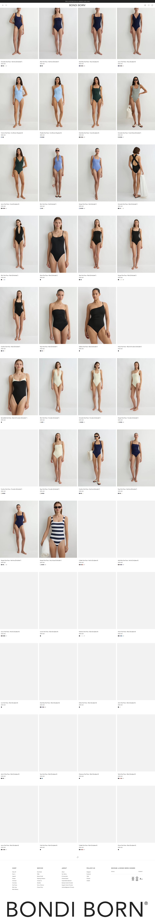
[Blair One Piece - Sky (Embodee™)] (58, 173)
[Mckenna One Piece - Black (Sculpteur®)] (97, 600)
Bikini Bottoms (15, 889)
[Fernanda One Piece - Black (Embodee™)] (136, 173)
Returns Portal (40, 876)
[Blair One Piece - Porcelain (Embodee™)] (58, 386)
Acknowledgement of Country (68, 887)
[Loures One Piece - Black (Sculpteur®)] (58, 600)
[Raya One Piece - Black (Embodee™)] (58, 315)
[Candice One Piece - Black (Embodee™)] (19, 315)
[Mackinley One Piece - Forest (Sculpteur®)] (97, 101)
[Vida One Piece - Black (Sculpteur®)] (58, 814)
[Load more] (77, 857)
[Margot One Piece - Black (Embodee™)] (136, 244)
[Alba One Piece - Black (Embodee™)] (97, 244)
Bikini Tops (14, 887)
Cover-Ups (14, 883)
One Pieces (14, 885)
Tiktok (88, 876)
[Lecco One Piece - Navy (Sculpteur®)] (136, 30)
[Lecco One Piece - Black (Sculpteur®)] (19, 814)
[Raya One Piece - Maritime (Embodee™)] (136, 458)
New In (13, 874)
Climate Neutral (65, 878)
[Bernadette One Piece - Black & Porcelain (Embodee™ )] (19, 386)
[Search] (6, 5)
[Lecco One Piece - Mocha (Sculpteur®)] (19, 600)
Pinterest (88, 878)
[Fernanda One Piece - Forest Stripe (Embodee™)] (136, 101)
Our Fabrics (64, 874)
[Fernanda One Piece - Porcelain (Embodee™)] (97, 386)
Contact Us (39, 880)
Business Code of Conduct (67, 883)
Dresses (14, 878)
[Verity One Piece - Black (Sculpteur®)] (136, 742)
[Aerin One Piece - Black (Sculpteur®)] (136, 671)
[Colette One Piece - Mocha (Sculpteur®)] (97, 529)
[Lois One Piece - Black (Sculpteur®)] (19, 671)
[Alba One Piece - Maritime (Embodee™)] (58, 30)
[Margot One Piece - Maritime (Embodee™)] (19, 529)
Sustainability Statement (66, 880)
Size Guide (39, 872)
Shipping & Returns (41, 878)
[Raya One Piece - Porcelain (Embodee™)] (58, 458)
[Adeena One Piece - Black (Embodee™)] (97, 315)
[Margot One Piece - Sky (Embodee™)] (97, 173)
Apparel (14, 876)
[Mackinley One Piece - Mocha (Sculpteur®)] (136, 529)
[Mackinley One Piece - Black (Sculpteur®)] (58, 671)
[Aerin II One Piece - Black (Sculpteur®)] (19, 742)
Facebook (89, 874)
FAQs (38, 874)
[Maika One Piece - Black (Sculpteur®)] (97, 671)
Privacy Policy (40, 887)
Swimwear (14, 880)
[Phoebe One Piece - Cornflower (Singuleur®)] (58, 101)
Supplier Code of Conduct (67, 885)
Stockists (39, 883)
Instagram (89, 872)
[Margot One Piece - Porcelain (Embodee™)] (136, 386)
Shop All (14, 872)
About (63, 872)
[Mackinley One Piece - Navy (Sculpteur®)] (97, 30)
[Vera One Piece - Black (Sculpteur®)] (58, 742)
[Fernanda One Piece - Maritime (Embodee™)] (19, 30)
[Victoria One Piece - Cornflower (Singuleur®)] (19, 101)
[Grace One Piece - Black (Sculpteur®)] (136, 814)
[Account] (145, 5)
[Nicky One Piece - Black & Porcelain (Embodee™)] (136, 315)
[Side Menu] (3, 5)
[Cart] (152, 5)
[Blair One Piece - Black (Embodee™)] (19, 244)
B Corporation (65, 876)
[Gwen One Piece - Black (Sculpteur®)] (136, 600)
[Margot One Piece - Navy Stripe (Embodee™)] (58, 529)
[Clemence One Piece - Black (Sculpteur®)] (97, 742)
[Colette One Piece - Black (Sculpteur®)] (97, 814)
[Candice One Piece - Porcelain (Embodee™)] (19, 458)
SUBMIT (141, 871)
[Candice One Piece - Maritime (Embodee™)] (97, 458)
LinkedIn (88, 880)
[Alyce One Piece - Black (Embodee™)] (58, 244)
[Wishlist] (149, 5)
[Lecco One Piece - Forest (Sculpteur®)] (19, 173)
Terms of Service (40, 885)
